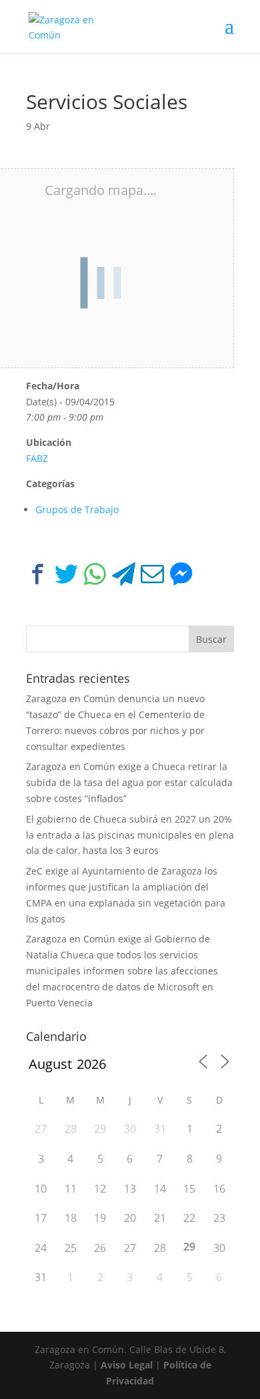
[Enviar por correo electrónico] (152, 576)
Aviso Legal (127, 1364)
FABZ (37, 458)
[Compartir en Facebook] (37, 576)
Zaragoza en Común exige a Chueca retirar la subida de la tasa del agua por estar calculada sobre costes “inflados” (129, 782)
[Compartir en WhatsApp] (95, 576)
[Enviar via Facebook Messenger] (181, 576)
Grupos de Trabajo (77, 509)
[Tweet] (66, 576)
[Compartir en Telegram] (123, 576)
